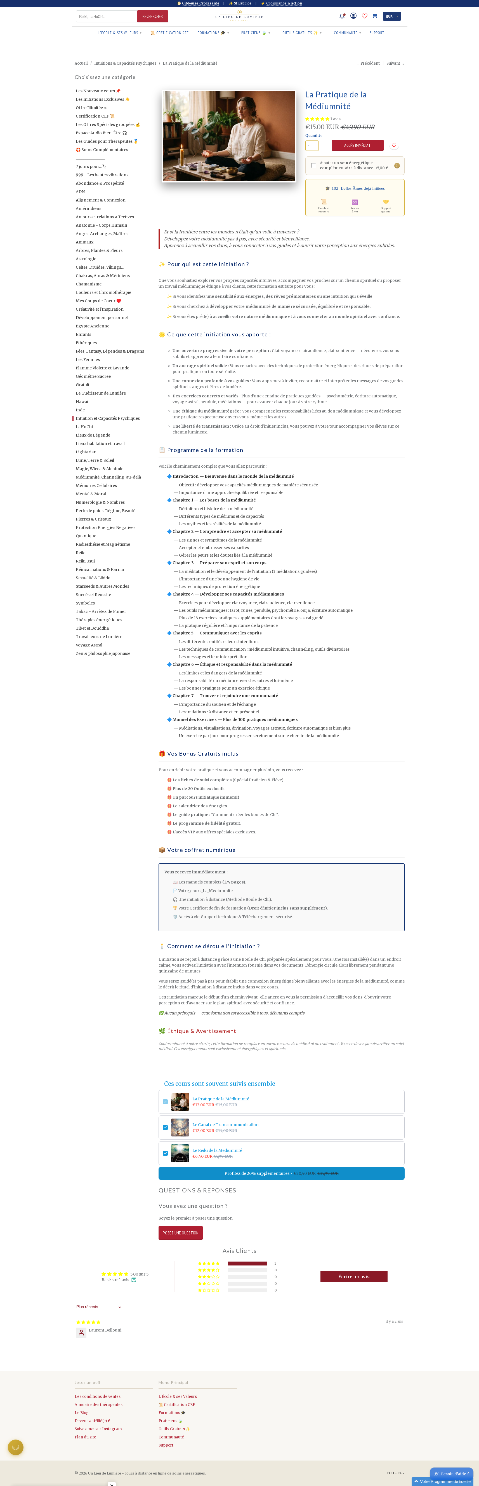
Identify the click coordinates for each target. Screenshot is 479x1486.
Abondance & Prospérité (100, 183)
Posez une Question (181, 1233)
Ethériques (86, 342)
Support (377, 32)
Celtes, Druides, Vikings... (100, 267)
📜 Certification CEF (169, 32)
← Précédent (368, 63)
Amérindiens (88, 208)
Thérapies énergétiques (99, 619)
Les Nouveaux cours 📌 (98, 90)
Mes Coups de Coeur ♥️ (98, 300)
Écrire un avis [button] (354, 1276)
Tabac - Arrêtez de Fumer (101, 611)
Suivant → (395, 63)
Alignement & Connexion (101, 200)
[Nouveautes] (342, 16)
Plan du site (85, 1437)
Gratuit (82, 384)
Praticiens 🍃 (255, 32)
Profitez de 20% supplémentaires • (282, 1173)
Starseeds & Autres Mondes (102, 586)
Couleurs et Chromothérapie (103, 292)
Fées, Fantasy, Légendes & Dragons (110, 351)
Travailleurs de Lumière (99, 636)
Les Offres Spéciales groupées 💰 (108, 124)
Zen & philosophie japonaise (103, 653)
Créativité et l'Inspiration (100, 309)
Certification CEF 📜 (95, 116)
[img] (88, 1322)
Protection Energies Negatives (105, 527)
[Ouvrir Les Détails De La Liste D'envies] (364, 16)
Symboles (85, 603)
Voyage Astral (89, 645)
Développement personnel (102, 317)
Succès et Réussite (93, 594)
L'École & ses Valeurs (120, 32)
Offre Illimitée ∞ (91, 107)
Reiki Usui (85, 561)
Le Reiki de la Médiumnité (217, 1150)
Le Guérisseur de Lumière (101, 393)
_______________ (90, 158)
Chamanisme (89, 284)
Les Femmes (88, 359)
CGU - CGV (396, 1473)
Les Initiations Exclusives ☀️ (103, 99)
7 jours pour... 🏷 (91, 166)
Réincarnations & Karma (100, 569)
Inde (80, 409)
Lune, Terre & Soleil (95, 460)
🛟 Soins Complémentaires (102, 149)
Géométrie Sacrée (93, 376)
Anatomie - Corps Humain (101, 225)
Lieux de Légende (93, 435)
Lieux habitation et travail (100, 443)
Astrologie (86, 258)
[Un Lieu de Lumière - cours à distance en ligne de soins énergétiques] (239, 16)
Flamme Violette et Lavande (102, 368)
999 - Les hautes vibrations (102, 174)
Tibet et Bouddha (92, 628)
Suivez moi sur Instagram (98, 1429)
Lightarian (86, 451)
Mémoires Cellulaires (96, 485)
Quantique (86, 535)
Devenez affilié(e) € (92, 1421)
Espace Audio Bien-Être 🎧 (101, 132)
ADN (80, 191)
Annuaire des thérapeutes (98, 1404)
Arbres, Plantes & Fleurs (99, 250)
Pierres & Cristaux (93, 519)
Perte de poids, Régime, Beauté (105, 510)
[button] (317, 118)
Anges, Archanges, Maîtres (102, 233)
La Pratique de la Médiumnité (220, 1098)
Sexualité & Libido (93, 577)
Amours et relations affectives (105, 216)
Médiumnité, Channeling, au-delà (108, 477)
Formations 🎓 (213, 32)
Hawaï (82, 401)
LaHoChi (84, 426)
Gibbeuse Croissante (200, 3)
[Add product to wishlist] (394, 145)
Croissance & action (284, 3)
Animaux (84, 242)
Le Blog (82, 1412)
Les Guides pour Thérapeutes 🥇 (107, 141)
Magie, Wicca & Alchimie (99, 468)
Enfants (83, 334)
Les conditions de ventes (98, 1396)
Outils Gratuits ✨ (302, 32)
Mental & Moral (91, 493)
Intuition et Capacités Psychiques (108, 418)
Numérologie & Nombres (100, 502)
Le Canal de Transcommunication (225, 1124)
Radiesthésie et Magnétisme (103, 544)
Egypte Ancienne (92, 326)
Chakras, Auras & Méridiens (103, 275)
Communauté (347, 32)
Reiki (81, 552)
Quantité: (313, 135)
